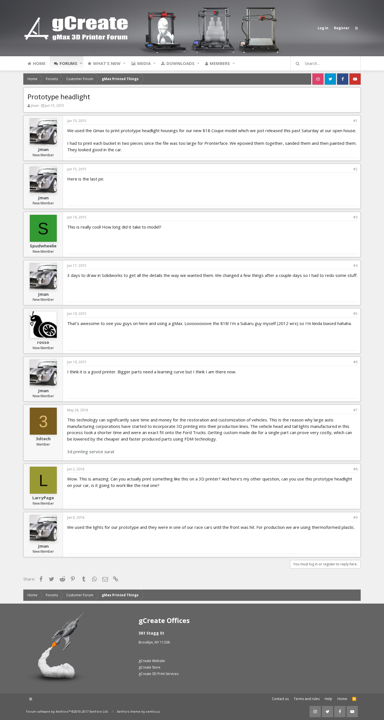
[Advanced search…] (298, 64)
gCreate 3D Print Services (159, 673)
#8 (355, 469)
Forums (68, 63)
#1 (355, 120)
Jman (35, 105)
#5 (355, 313)
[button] (81, 63)
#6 (355, 362)
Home (39, 63)
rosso (43, 342)
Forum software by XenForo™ (67, 711)
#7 (355, 410)
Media (144, 63)
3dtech (43, 438)
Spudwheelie (43, 246)
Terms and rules (307, 698)
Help (328, 698)
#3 (355, 217)
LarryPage (43, 497)
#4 (355, 265)
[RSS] (354, 699)
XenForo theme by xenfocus (138, 711)
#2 (355, 169)
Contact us (280, 698)
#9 (355, 517)
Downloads (180, 63)
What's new (107, 63)
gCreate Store (150, 667)
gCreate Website (152, 660)
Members (220, 63)
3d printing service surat (90, 451)
